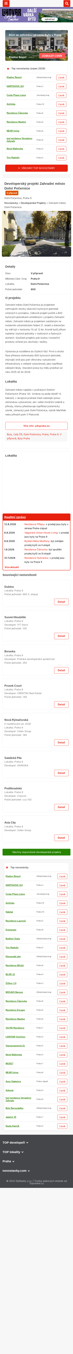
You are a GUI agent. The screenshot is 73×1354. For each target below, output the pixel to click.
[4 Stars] (12, 245)
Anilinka (11, 104)
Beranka (9, 911)
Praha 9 (54, 493)
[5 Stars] (29, 245)
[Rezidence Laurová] (36, 634)
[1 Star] (12, 228)
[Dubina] (36, 742)
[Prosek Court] (36, 1047)
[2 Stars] (29, 228)
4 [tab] (42, 313)
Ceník (61, 77)
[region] (36, 544)
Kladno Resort (14, 77)
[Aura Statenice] (36, 1345)
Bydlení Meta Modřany (36, 600)
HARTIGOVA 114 (15, 86)
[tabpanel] (36, 295)
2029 (28, 1150)
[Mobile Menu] (6, 3)
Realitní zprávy (15, 576)
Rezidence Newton (16, 122)
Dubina (9, 767)
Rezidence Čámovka (17, 113)
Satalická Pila (13, 1224)
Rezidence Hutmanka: (36, 617)
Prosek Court (12, 1072)
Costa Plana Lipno (16, 95)
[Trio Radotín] (36, 179)
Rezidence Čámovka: (36, 609)
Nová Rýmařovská (16, 1146)
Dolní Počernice (32, 493)
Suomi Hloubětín (15, 837)
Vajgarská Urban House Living (41, 592)
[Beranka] (36, 886)
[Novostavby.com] (36, 3)
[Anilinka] (36, 940)
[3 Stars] (46, 228)
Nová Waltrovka (15, 148)
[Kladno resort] (36, 32)
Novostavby (11, 266)
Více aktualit (12, 626)
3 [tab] (38, 313)
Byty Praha (24, 498)
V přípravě (12, 216)
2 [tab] (34, 313)
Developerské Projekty (33, 266)
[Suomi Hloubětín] (36, 812)
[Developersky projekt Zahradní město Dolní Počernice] (36, 295)
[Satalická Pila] (36, 1199)
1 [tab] (30, 313)
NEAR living (13, 131)
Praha (45, 493)
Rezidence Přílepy (34, 583)
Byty (9, 493)
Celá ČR (17, 493)
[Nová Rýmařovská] (36, 1121)
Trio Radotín (13, 157)
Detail (61, 782)
